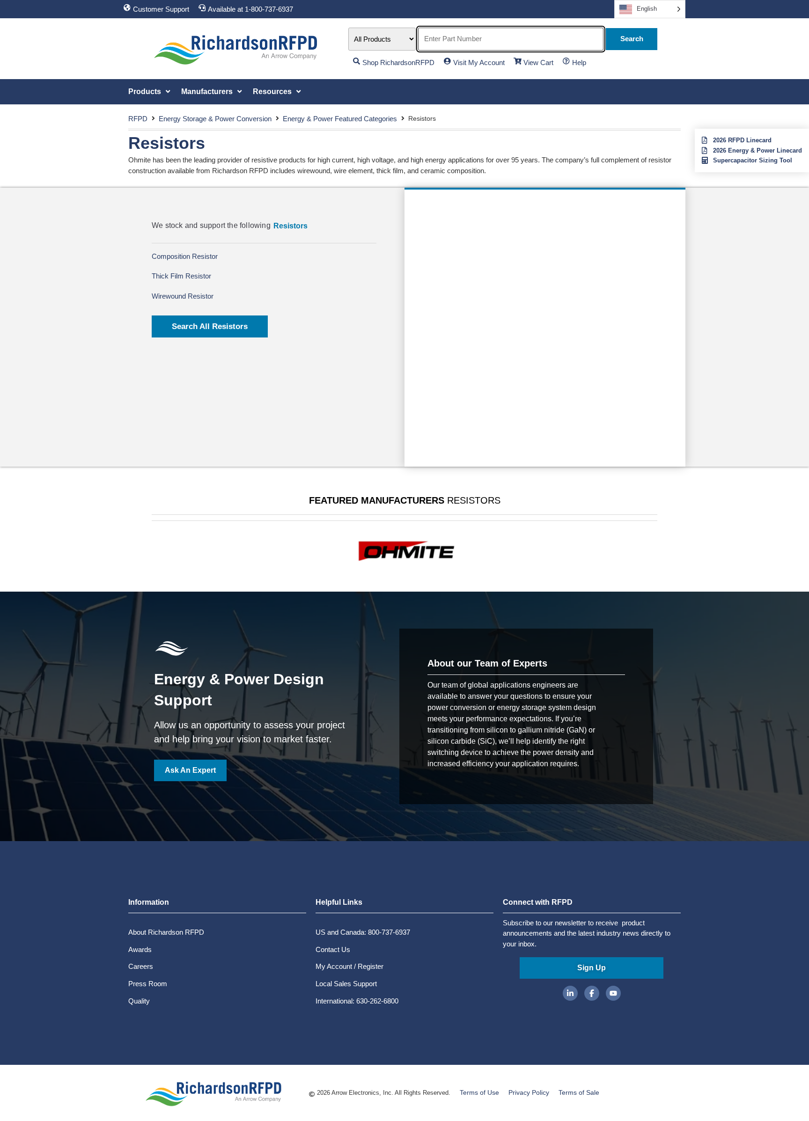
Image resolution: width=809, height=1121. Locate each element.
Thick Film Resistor (181, 276)
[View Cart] (517, 61)
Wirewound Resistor (182, 296)
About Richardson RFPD (166, 932)
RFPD (137, 119)
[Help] (566, 61)
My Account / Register (349, 966)
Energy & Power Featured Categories (340, 119)
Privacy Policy (528, 1092)
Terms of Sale (579, 1092)
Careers (140, 966)
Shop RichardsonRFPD (398, 62)
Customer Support (161, 9)
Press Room (147, 984)
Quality (139, 1001)
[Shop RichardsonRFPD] (356, 61)
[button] (150, 92)
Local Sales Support (346, 984)
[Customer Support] (127, 7)
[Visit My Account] (447, 61)
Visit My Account (479, 62)
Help (579, 62)
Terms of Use (479, 1092)
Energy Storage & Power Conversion (215, 119)
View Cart (538, 62)
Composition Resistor (185, 256)
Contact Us (333, 949)
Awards (140, 949)
